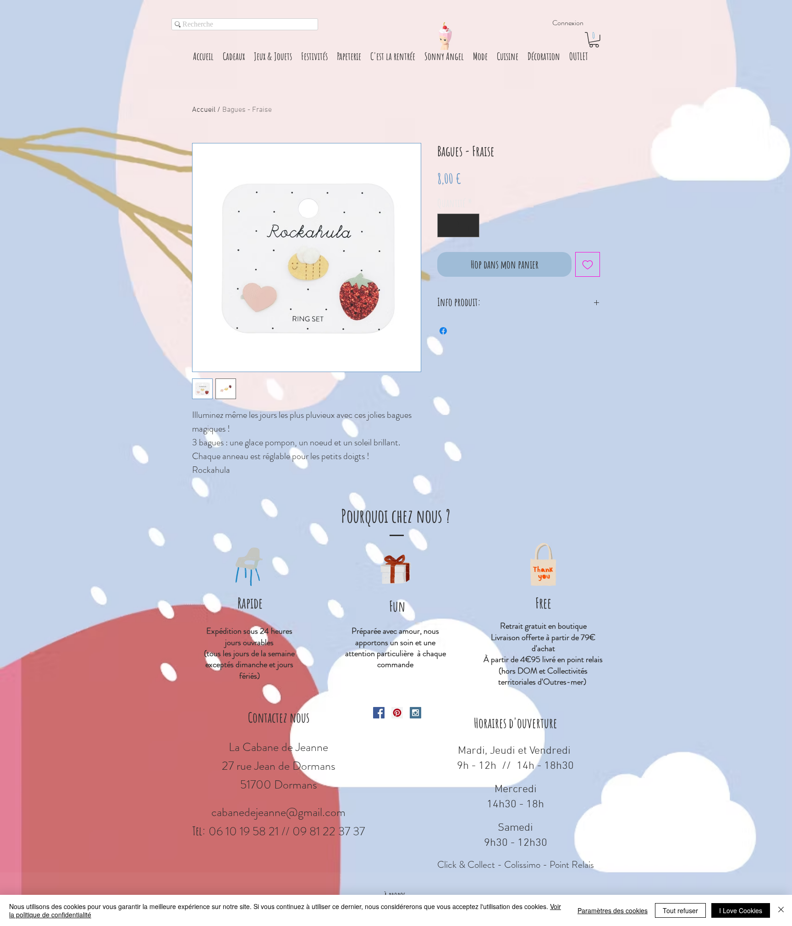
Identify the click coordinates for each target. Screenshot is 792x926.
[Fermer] (781, 910)
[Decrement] (448, 225)
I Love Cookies (740, 910)
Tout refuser (680, 910)
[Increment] (469, 225)
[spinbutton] (458, 225)
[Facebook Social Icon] (379, 712)
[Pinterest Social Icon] (397, 712)
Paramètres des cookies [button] (613, 910)
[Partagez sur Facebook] (443, 330)
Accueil (203, 110)
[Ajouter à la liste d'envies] (587, 264)
